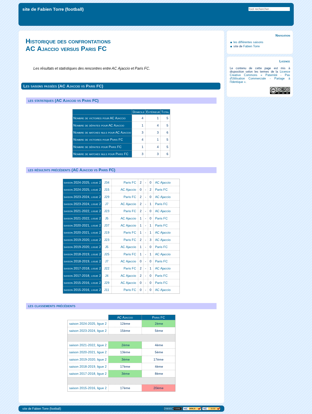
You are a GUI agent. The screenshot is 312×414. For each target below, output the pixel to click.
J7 (106, 204)
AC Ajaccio (163, 182)
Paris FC (130, 182)
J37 (106, 225)
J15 (106, 189)
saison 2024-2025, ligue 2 (82, 182)
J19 (106, 232)
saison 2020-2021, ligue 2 (82, 225)
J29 (106, 197)
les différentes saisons (248, 42)
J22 (106, 268)
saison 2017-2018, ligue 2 (82, 268)
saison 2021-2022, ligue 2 (82, 211)
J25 (106, 254)
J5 (106, 218)
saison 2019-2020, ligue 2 (82, 240)
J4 (106, 275)
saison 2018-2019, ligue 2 (82, 254)
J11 (106, 290)
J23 (106, 211)
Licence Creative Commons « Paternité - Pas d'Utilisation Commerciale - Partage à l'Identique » (260, 77)
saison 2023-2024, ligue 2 (82, 197)
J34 (106, 182)
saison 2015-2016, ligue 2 (82, 283)
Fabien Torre (251, 46)
